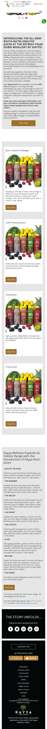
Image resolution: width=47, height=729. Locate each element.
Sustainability (23, 699)
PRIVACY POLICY (23, 690)
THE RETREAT (23, 667)
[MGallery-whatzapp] (36, 629)
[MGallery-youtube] (30, 629)
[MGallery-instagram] (23, 629)
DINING (23, 680)
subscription (23, 647)
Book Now (38, 4)
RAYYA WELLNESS (23, 683)
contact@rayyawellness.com (26, 603)
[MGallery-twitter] (17, 629)
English (28, 4)
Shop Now (23, 123)
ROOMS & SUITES (23, 670)
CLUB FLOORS (23, 673)
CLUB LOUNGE (24, 676)
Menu (42, 12)
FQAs (23, 696)
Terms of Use (23, 686)
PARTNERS (23, 693)
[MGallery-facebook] (10, 629)
